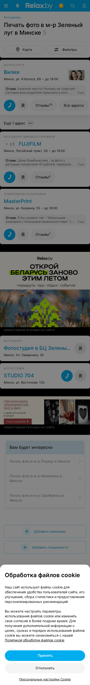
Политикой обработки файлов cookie (34, 640)
